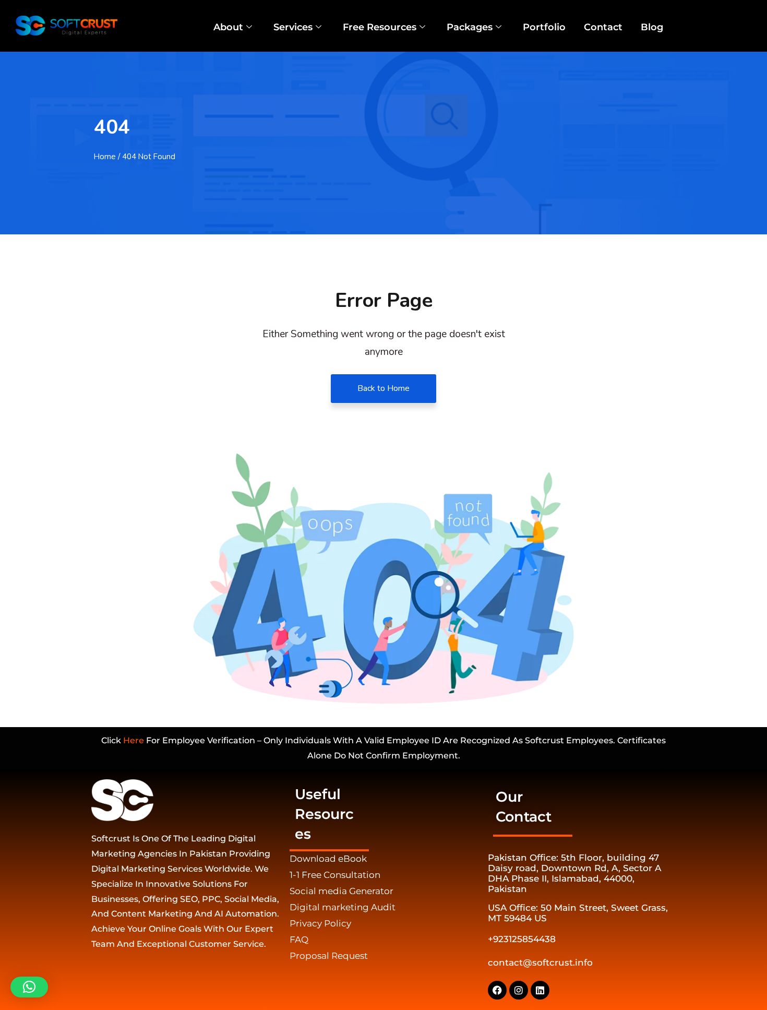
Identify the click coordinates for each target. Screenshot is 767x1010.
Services (293, 27)
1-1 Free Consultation (335, 875)
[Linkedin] (540, 990)
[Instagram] (518, 990)
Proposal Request (329, 955)
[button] (29, 987)
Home (105, 156)
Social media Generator (341, 891)
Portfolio (544, 27)
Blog (652, 27)
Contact (603, 27)
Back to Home (383, 388)
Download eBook (328, 858)
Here (133, 740)
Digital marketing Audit (343, 907)
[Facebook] (497, 990)
